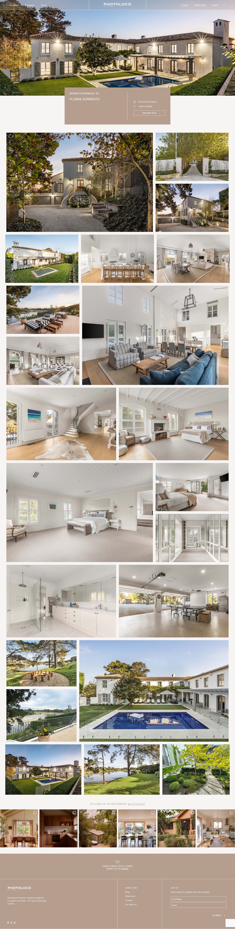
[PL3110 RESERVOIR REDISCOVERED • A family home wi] (137, 828)
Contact (184, 5)
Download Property (147, 102)
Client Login (200, 5)
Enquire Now (150, 113)
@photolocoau (136, 804)
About (44, 5)
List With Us (131, 904)
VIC (97, 93)
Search (215, 5)
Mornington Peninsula (82, 93)
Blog (127, 892)
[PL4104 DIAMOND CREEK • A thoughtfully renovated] (19, 828)
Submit (219, 915)
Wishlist (223, 5)
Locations (14, 5)
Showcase (29, 5)
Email (125, 868)
